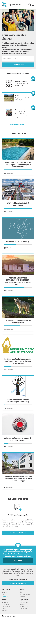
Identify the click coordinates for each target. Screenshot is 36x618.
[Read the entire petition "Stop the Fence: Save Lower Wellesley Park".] (9, 101)
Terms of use (24, 602)
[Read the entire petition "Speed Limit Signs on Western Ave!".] (9, 86)
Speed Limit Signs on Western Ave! (21, 83)
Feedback (5, 596)
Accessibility (23, 608)
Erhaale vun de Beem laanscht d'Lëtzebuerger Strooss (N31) (18, 401)
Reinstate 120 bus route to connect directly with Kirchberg (18, 439)
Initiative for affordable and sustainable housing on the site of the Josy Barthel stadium (18, 361)
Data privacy (23, 604)
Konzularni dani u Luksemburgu (18, 241)
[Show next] (33, 515)
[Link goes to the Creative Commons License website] (3, 616)
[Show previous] (3, 515)
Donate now (18, 560)
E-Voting (22, 596)
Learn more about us (18, 533)
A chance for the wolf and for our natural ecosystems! (18, 322)
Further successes (16, 124)
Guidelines (5, 602)
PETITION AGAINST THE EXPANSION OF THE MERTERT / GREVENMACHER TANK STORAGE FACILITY (18, 281)
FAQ (21, 592)
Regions (4, 610)
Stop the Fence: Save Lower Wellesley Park (23, 98)
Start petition (18, 65)
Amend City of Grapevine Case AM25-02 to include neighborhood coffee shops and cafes (23, 114)
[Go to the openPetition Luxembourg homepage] (11, 4)
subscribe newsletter (18, 583)
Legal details (24, 606)
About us (4, 592)
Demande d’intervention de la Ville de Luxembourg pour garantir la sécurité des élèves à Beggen (18, 479)
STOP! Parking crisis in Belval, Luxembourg (18, 204)
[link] (33, 5)
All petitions (5, 604)
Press (3, 594)
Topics (4, 608)
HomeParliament (25, 594)
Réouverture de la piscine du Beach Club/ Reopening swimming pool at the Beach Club (18, 164)
